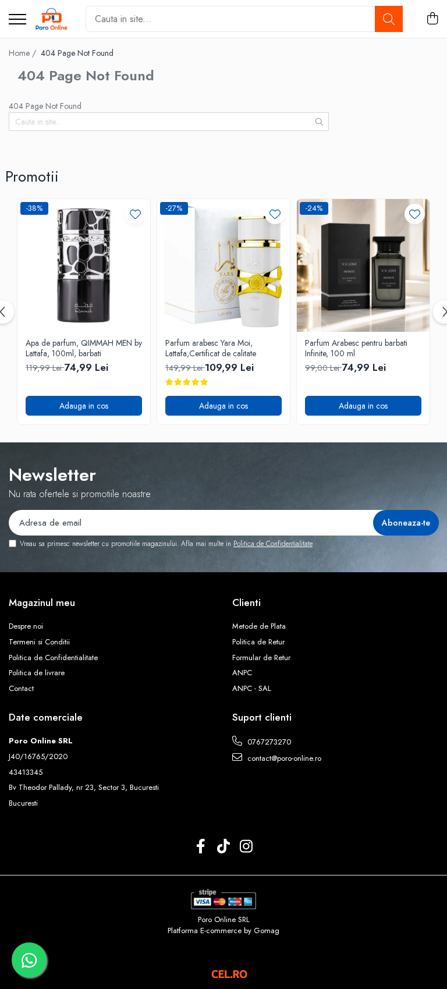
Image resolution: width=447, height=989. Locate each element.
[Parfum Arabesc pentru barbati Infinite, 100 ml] (363, 265)
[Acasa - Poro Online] (51, 19)
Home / (23, 53)
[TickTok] (224, 846)
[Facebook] (201, 846)
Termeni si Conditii (39, 642)
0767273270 (268, 741)
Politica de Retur (258, 642)
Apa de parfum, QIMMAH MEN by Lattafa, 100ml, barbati (84, 348)
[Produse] (17, 20)
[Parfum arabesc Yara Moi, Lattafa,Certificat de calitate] (223, 265)
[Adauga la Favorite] (135, 214)
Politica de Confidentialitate (273, 543)
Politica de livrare (37, 673)
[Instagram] (246, 846)
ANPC (242, 673)
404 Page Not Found (77, 53)
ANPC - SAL (251, 688)
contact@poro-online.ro (283, 758)
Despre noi (26, 626)
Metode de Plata (259, 626)
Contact (21, 688)
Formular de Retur (261, 658)
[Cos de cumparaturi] (432, 19)
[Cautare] (389, 19)
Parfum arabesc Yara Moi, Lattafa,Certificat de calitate (210, 348)
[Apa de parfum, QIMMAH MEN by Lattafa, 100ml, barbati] (83, 265)
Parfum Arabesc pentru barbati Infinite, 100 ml (356, 348)
